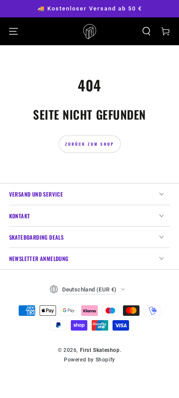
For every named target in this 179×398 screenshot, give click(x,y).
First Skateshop (100, 350)
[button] (146, 31)
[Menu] (13, 31)
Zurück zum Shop (89, 144)
